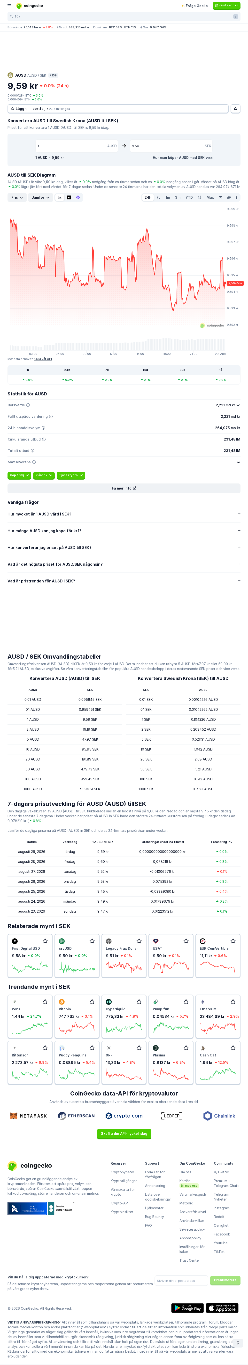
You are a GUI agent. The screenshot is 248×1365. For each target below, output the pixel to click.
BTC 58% (115, 27)
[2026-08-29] (220, 197)
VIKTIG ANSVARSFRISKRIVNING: (34, 1322)
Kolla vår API (43, 359)
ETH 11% (130, 27)
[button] (124, 488)
